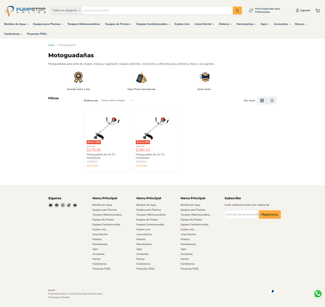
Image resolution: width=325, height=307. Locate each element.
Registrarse (270, 214)
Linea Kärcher (204, 24)
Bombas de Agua (15, 24)
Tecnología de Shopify (59, 297)
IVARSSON (92, 161)
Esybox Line (182, 24)
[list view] (272, 100)
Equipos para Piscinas (47, 24)
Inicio (51, 45)
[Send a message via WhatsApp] (318, 293)
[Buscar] (237, 10)
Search (51, 290)
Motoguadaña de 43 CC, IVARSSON (101, 156)
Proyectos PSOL (37, 34)
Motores (224, 24)
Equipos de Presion (117, 24)
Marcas (300, 24)
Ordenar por (91, 100)
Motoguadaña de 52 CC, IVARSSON (150, 156)
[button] (303, 10)
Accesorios (281, 24)
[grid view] (262, 100)
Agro (264, 24)
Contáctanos (12, 34)
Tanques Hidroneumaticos (84, 24)
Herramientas (245, 24)
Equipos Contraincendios (152, 24)
